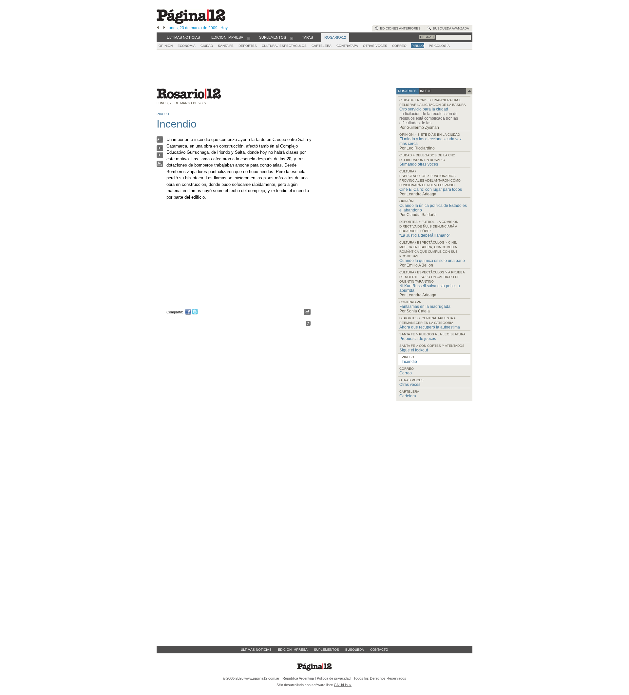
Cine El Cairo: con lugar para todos (430, 189)
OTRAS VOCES (375, 46)
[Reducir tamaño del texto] (160, 156)
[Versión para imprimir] (160, 165)
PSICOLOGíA (439, 46)
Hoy (224, 28)
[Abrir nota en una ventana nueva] (160, 141)
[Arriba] (308, 324)
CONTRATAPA (347, 46)
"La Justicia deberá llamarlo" (424, 235)
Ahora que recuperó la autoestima (429, 327)
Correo (405, 373)
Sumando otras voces (418, 164)
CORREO (399, 46)
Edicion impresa (293, 649)
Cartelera (407, 396)
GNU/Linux (343, 685)
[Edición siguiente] (164, 28)
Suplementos (326, 649)
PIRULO (417, 46)
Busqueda (354, 649)
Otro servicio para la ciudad (423, 109)
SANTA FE (226, 46)
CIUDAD (206, 46)
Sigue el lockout (413, 350)
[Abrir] (249, 37)
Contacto (379, 649)
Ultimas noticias (256, 649)
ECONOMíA (187, 46)
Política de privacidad (334, 678)
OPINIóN (166, 46)
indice (425, 91)
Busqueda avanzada (450, 28)
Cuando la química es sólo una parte (432, 260)
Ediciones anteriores (399, 28)
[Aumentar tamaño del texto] (160, 149)
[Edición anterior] (158, 28)
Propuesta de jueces (417, 338)
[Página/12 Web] (191, 22)
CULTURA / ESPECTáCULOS (284, 46)
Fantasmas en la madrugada (424, 306)
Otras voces (409, 384)
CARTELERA (322, 46)
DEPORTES (247, 46)
